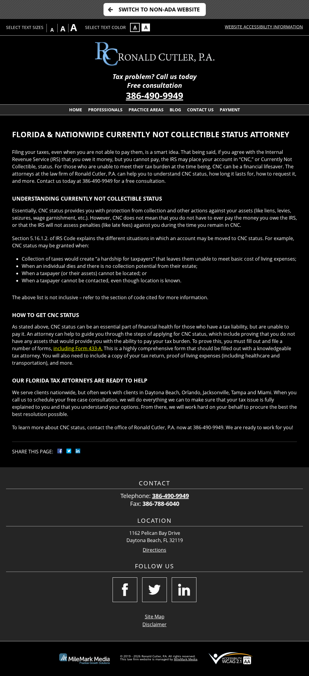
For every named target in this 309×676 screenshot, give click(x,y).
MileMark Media (185, 659)
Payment (230, 110)
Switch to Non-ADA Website (159, 9)
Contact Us (200, 110)
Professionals (105, 110)
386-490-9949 (154, 95)
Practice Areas (146, 110)
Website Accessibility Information (264, 27)
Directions (154, 550)
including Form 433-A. (78, 348)
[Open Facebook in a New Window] (125, 589)
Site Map (154, 616)
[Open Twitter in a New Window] (154, 589)
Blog (175, 110)
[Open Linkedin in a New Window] (184, 589)
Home (75, 110)
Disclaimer (154, 624)
